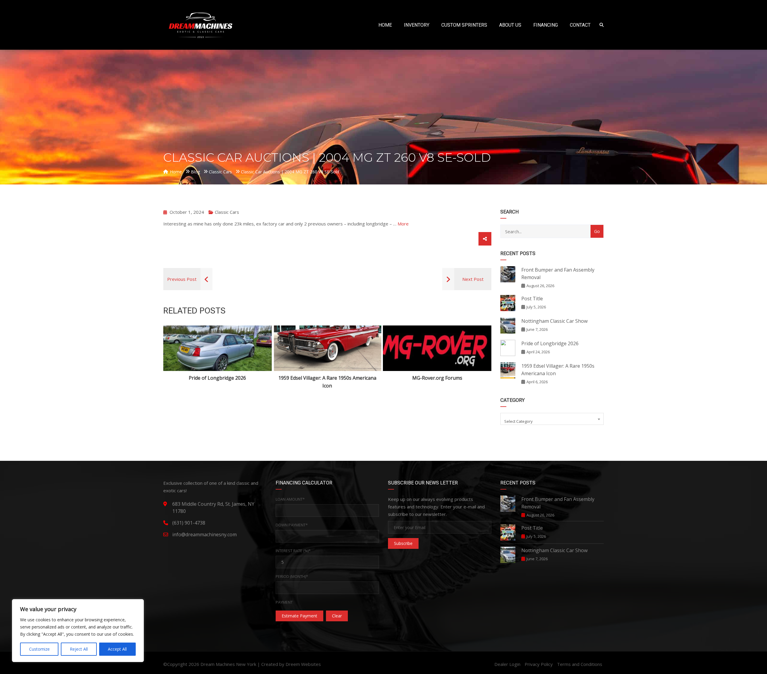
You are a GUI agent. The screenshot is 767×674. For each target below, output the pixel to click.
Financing (545, 25)
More (403, 224)
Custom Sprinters (464, 25)
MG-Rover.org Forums (437, 378)
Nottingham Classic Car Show (554, 321)
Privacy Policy (539, 664)
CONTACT (580, 25)
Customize (39, 649)
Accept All (117, 649)
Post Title (532, 298)
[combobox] (552, 419)
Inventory (416, 25)
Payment (284, 602)
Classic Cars (227, 212)
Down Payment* (292, 525)
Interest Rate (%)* (293, 550)
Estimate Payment (299, 616)
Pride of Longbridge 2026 (217, 378)
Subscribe (403, 543)
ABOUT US (510, 25)
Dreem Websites (303, 664)
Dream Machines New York (228, 664)
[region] (78, 630)
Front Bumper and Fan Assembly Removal (557, 273)
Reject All (79, 649)
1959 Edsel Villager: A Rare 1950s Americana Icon (327, 382)
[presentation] (176, 357)
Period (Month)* (292, 576)
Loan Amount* (290, 499)
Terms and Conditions (579, 664)
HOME (385, 25)
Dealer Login (507, 664)
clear (337, 616)
